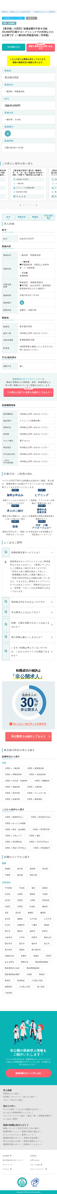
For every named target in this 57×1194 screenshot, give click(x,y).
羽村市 (48, 956)
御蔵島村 (8, 986)
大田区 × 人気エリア (13, 835)
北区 (6, 912)
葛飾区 (20, 919)
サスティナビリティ (37, 1169)
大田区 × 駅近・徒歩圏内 (15, 829)
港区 (33, 888)
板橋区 (30, 912)
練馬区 (43, 912)
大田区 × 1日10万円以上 (39, 842)
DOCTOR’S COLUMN (28, 1128)
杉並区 (32, 906)
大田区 (32, 900)
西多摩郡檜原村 (33, 968)
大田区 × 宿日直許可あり (41, 817)
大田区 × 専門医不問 (41, 829)
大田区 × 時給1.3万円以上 (15, 848)
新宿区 (45, 888)
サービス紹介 (9, 1109)
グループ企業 (35, 1165)
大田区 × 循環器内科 (35, 768)
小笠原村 (8, 993)
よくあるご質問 (10, 1119)
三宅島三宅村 (37, 980)
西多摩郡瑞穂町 (41, 962)
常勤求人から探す (11, 1093)
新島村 (7, 980)
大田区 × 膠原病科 (34, 799)
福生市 (34, 943)
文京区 (7, 894)
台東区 (20, 894)
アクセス (6, 1169)
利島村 (42, 974)
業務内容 (22, 217)
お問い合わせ (35, 1160)
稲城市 (36, 956)
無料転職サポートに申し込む (28, 1073)
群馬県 (32, 869)
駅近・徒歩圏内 (9, 23)
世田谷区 (46, 900)
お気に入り (15, 47)
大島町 (29, 974)
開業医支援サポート (12, 1138)
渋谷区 (7, 906)
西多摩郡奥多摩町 (12, 974)
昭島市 (20, 931)
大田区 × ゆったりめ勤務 (15, 823)
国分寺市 (8, 943)
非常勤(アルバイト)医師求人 (45, 12)
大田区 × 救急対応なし (14, 817)
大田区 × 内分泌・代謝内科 (16, 780)
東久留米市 (36, 949)
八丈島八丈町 (24, 986)
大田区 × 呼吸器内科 (13, 774)
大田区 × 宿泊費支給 (13, 842)
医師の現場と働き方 (31, 1131)
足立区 (7, 919)
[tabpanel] (28, 184)
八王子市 (47, 919)
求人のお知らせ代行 (12, 1141)
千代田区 (8, 888)
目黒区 (20, 900)
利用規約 (33, 1156)
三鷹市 (34, 925)
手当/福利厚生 (48, 216)
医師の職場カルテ (32, 1141)
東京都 (20, 875)
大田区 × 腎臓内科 (42, 780)
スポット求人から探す (13, 1100)
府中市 (7, 931)
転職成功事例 (45, 1116)
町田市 (45, 931)
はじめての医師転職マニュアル (17, 1112)
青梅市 (47, 925)
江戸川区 (33, 919)
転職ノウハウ (9, 1128)
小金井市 (8, 937)
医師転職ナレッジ (11, 1131)
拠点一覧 (32, 1116)
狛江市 (47, 943)
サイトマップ (7, 1165)
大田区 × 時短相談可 (41, 848)
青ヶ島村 (41, 986)
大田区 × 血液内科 (12, 799)
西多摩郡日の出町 (12, 968)
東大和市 (8, 949)
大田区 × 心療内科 (34, 787)
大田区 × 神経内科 (12, 787)
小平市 (22, 937)
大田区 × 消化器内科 (37, 774)
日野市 (34, 937)
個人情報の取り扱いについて (13, 1160)
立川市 (7, 925)
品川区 (7, 900)
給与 (8, 217)
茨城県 (7, 869)
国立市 (22, 943)
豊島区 (45, 906)
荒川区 (18, 912)
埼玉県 (45, 869)
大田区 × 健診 (34, 835)
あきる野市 (9, 962)
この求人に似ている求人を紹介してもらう (28, 392)
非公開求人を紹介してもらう (28, 736)
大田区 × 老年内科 (12, 793)
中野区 (20, 906)
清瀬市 (22, 949)
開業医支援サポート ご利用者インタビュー (22, 1144)
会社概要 (6, 1156)
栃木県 (20, 869)
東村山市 (47, 937)
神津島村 (21, 980)
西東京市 (24, 962)
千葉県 (7, 875)
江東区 (45, 894)
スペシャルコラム (11, 1135)
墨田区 (32, 894)
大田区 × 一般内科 (12, 768)
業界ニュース (28, 1135)
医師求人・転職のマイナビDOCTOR (16, 12)
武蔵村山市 (9, 956)
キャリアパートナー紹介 (14, 1116)
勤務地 (35, 217)
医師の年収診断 (31, 1138)
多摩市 (24, 956)
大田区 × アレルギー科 (36, 793)
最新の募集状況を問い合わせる (41, 47)
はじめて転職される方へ (29, 1109)
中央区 (22, 888)
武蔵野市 (21, 925)
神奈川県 (33, 875)
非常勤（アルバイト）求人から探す (19, 1097)
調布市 (32, 931)
